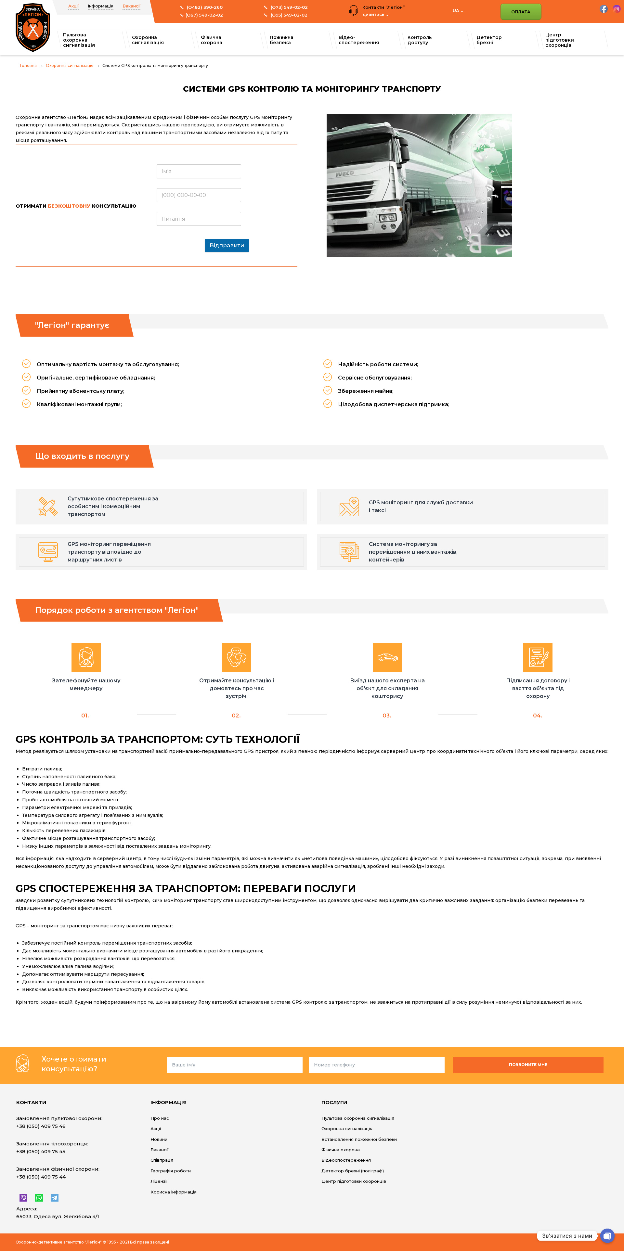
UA (456, 10)
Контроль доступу (420, 40)
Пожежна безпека (281, 40)
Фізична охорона (211, 40)
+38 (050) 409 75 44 (41, 1177)
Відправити (227, 245)
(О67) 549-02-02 (204, 15)
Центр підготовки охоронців (559, 40)
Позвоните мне (528, 1064)
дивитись (373, 14)
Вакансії (131, 5)
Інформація (100, 5)
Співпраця (161, 1160)
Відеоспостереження (346, 1160)
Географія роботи (170, 1170)
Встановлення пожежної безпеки (359, 1139)
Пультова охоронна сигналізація (79, 40)
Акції (73, 5)
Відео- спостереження (359, 40)
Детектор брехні (489, 40)
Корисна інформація (173, 1191)
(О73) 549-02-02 (288, 7)
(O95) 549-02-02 (288, 15)
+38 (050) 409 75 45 (40, 1151)
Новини (158, 1139)
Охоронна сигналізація (148, 40)
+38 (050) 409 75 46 (41, 1126)
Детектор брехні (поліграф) (352, 1170)
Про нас (159, 1118)
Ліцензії (158, 1181)
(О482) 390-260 (204, 7)
